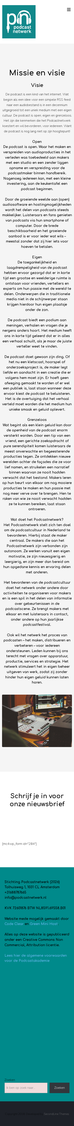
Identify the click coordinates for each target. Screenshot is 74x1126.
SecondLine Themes (56, 1114)
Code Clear (14, 924)
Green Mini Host (44, 924)
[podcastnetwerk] (19, 22)
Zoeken (10, 1080)
